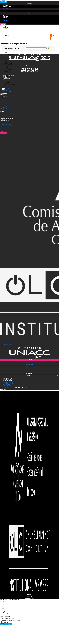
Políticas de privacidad (29, 594)
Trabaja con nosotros (3, 389)
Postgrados (2, 111)
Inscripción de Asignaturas (7, 6)
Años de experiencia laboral (4, 616)
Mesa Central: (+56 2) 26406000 (7, 344)
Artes (2, 97)
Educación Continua (3, 113)
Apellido (1, 603)
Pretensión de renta (3, 614)
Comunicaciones (3, 107)
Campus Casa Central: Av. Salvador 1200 (8, 335)
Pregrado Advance (7, 34)
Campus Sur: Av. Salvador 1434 (7, 343)
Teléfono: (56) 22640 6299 (5, 120)
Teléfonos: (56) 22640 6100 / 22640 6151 (7, 118)
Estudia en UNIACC (7, 31)
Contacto (1, 114)
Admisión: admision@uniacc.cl (5, 124)
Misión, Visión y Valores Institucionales (8, 75)
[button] (29, 3)
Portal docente (5, 17)
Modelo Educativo (5, 77)
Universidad (2, 72)
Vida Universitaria (5, 5)
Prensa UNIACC (29, 373)
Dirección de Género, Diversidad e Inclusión (9, 91)
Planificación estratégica (6, 78)
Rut (0, 605)
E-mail (1, 607)
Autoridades (4, 76)
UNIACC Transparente (6, 80)
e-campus (4, 15)
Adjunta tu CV (2, 618)
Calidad (4, 79)
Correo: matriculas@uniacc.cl (5, 119)
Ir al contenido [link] (2, 0)
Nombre (1, 601)
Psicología (6, 52)
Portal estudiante (5, 16)
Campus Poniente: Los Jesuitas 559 (8, 378)
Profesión (1, 612)
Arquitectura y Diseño (4, 96)
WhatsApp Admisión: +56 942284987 (6, 117)
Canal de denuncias (3, 93)
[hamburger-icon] (42, 30)
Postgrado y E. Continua (29, 371)
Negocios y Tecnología (4, 108)
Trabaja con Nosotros (4, 122)
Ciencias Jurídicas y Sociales (5, 98)
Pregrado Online (7, 35)
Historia (4, 74)
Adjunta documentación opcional (5, 620)
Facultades (2, 94)
